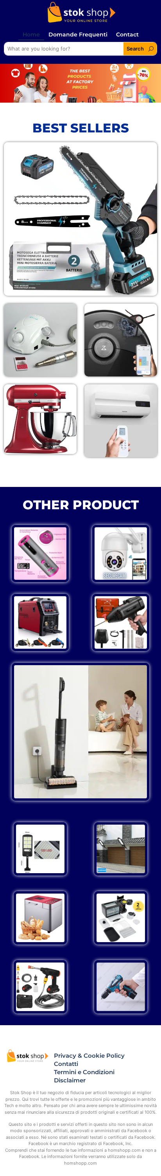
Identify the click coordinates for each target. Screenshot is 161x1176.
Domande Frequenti (77, 34)
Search (135, 48)
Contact (127, 34)
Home (31, 34)
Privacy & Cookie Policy (89, 1055)
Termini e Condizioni (84, 1072)
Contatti (66, 1063)
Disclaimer (70, 1080)
